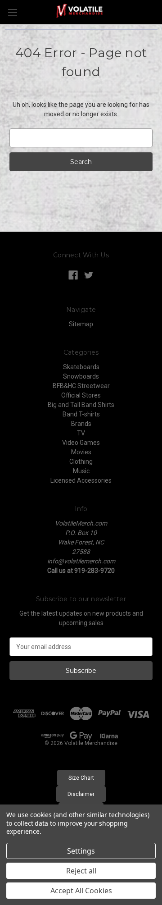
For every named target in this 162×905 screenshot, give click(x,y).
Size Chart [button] (81, 778)
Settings (81, 851)
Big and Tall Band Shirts (81, 404)
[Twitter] (89, 275)
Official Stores (81, 395)
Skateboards (81, 366)
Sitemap (81, 324)
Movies (81, 452)
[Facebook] (73, 275)
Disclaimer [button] (81, 794)
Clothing (81, 461)
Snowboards (81, 376)
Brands (81, 423)
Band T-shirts (81, 414)
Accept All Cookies (81, 891)
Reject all (81, 871)
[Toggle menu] (12, 12)
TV (81, 433)
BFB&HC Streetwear (81, 385)
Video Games (81, 442)
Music (81, 471)
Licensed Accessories (81, 480)
